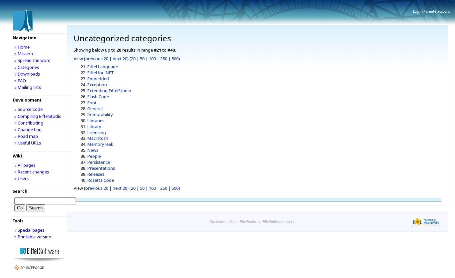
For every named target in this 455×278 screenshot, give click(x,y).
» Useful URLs (27, 143)
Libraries (95, 121)
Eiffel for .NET (100, 73)
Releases (95, 174)
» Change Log (28, 130)
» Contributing (28, 123)
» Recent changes (31, 172)
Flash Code (98, 97)
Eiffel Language (102, 67)
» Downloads (27, 74)
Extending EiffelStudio (109, 91)
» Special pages (29, 230)
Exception (97, 85)
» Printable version (32, 237)
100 (152, 59)
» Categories (26, 67)
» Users (21, 178)
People (94, 156)
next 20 (120, 59)
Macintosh (97, 138)
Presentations (101, 168)
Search (20, 191)
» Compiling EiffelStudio (38, 116)
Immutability (100, 115)
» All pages (24, 165)
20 (133, 59)
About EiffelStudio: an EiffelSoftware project (261, 222)
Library (94, 127)
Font (92, 103)
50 (142, 59)
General (95, 109)
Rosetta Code (100, 180)
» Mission (23, 54)
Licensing (96, 133)
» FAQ (20, 81)
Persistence (98, 162)
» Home (22, 47)
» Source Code (28, 109)
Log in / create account (431, 11)
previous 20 (96, 59)
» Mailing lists (27, 87)
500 (175, 59)
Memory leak (100, 144)
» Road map (26, 136)
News (92, 150)
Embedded (98, 79)
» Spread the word (32, 60)
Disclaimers (218, 222)
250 (163, 59)
